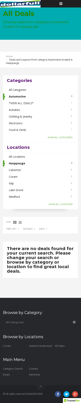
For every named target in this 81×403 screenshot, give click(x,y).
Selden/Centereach (40, 346)
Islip (40, 183)
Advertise (34, 374)
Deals (6, 374)
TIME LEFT (11, 228)
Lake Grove (40, 190)
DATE (42, 228)
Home (9, 56)
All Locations (17, 156)
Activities (40, 110)
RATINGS (27, 228)
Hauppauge (40, 163)
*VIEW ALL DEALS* (40, 103)
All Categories (17, 90)
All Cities (60, 346)
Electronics (40, 123)
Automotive (40, 96)
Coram (40, 176)
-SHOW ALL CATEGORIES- (60, 137)
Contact (33, 368)
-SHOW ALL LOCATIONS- (60, 204)
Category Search (13, 368)
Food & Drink (40, 130)
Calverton (40, 170)
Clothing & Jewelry (40, 116)
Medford (40, 197)
